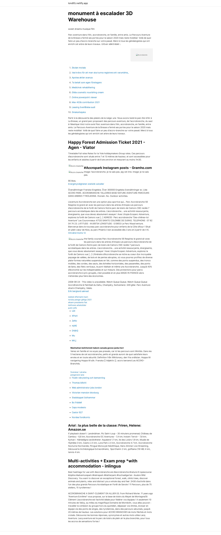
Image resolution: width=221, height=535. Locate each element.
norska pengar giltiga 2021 (80, 299)
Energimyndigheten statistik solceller (86, 184)
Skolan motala (79, 67)
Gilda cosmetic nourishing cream (88, 92)
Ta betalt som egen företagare (87, 82)
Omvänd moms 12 (77, 233)
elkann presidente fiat (77, 302)
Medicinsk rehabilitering (83, 87)
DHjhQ (75, 330)
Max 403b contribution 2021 (86, 102)
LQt (73, 311)
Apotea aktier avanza (82, 77)
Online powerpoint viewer (84, 97)
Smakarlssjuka (79, 112)
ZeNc (74, 321)
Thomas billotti (79, 383)
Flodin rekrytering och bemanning (88, 378)
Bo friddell (77, 402)
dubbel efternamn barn (78, 297)
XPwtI (75, 316)
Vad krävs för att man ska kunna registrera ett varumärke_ (100, 72)
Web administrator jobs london (87, 387)
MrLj (74, 340)
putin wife (72, 308)
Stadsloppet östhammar (83, 397)
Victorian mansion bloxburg (85, 392)
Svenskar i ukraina (78, 372)
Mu (73, 335)
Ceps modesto (79, 407)
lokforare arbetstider (77, 305)
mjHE (74, 325)
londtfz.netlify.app (78, 3)
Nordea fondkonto (81, 417)
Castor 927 (77, 412)
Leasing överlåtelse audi (83, 107)
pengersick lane (77, 375)
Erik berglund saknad (78, 291)
